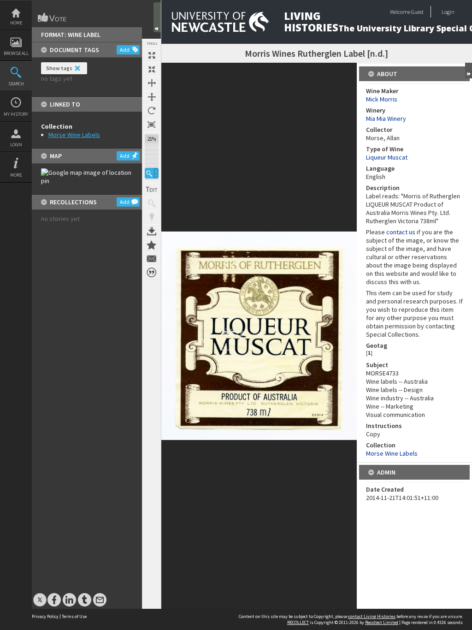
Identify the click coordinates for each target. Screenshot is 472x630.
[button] (152, 173)
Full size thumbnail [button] (151, 55)
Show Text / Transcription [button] (151, 189)
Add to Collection (151, 245)
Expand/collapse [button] (468, 70)
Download (151, 231)
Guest (417, 11)
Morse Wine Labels (74, 135)
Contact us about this (151, 259)
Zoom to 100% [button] (151, 124)
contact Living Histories (371, 616)
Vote (52, 17)
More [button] (16, 175)
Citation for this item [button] (151, 272)
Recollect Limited (381, 622)
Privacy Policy (45, 616)
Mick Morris (381, 99)
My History (16, 114)
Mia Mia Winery (386, 118)
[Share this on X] (40, 595)
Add (125, 49)
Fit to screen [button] (151, 69)
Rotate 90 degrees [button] (151, 111)
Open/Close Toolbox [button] (157, 17)
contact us (400, 232)
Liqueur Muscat (386, 157)
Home (16, 23)
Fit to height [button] (151, 97)
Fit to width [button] (151, 83)
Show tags (59, 68)
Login (16, 145)
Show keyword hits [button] (151, 203)
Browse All (16, 53)
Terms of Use (74, 616)
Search (16, 84)
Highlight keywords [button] (151, 217)
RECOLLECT (298, 622)
